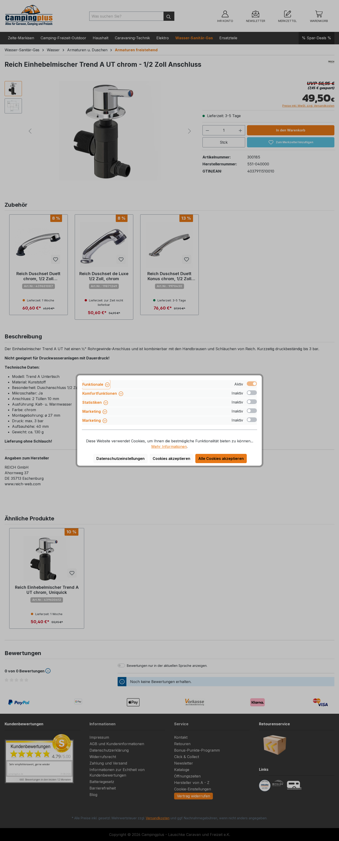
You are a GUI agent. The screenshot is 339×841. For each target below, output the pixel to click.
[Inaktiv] (252, 392)
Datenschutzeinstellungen (120, 458)
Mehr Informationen (169, 446)
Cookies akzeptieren (171, 458)
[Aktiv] (252, 383)
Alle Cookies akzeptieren (221, 458)
